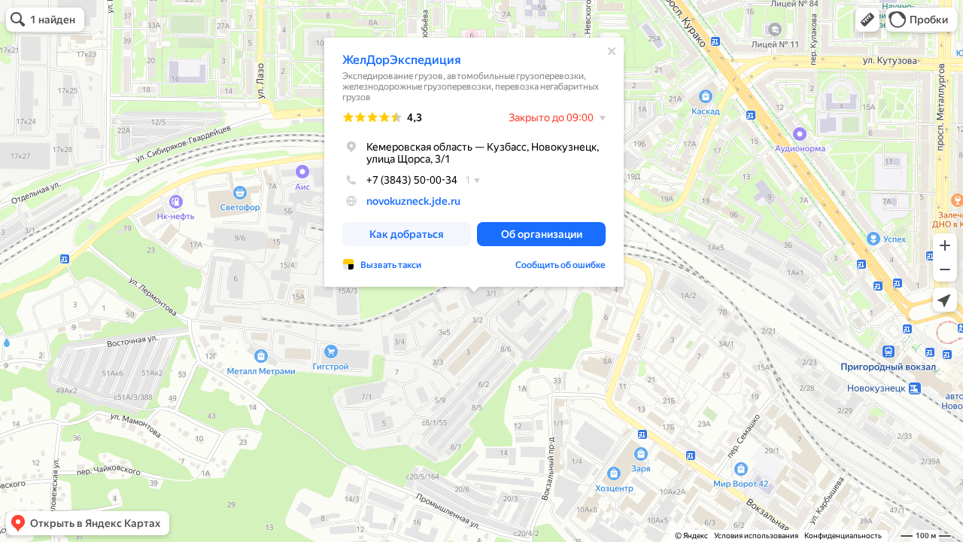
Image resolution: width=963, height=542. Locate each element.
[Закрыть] (612, 51)
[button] (867, 20)
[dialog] (474, 162)
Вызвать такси (390, 265)
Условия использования (756, 535)
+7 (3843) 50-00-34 (411, 180)
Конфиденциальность (843, 535)
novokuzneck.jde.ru (413, 201)
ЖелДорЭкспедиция (401, 60)
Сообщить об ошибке (560, 265)
